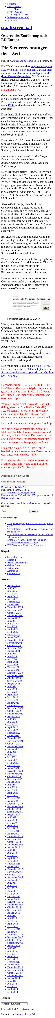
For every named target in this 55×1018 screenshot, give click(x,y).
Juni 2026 (12, 591)
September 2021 (15, 746)
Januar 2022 (13, 735)
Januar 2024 (13, 670)
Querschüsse (13, 573)
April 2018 (12, 858)
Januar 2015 (13, 964)
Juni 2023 (12, 689)
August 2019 (13, 814)
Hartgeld (11, 560)
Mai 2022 (12, 724)
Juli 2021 (11, 752)
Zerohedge (12, 570)
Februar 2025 (13, 634)
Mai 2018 (12, 855)
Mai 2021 (12, 757)
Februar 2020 (13, 798)
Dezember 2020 (15, 771)
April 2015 (12, 956)
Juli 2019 (11, 817)
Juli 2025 (11, 621)
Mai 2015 (12, 953)
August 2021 (13, 749)
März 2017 (12, 893)
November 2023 (15, 675)
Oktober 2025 (14, 612)
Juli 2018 (11, 850)
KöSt (11, 105)
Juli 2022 (11, 719)
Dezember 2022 (15, 705)
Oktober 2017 (14, 874)
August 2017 (13, 880)
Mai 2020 (12, 790)
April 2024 (12, 662)
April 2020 (12, 792)
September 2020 (15, 779)
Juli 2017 (11, 882)
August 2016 (13, 912)
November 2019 (15, 806)
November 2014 (15, 970)
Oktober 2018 (14, 842)
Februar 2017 (13, 896)
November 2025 (15, 610)
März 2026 (12, 599)
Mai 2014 (12, 986)
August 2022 (13, 716)
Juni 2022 (12, 722)
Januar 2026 (13, 604)
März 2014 (12, 992)
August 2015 (13, 945)
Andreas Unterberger (17, 562)
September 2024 (15, 648)
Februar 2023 (13, 700)
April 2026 (12, 596)
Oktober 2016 (14, 907)
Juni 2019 (12, 820)
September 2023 (15, 681)
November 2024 (15, 642)
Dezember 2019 (15, 803)
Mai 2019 (12, 822)
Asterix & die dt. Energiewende (18, 492)
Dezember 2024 (15, 640)
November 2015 (15, 937)
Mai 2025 (12, 626)
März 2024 (12, 664)
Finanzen (15, 490)
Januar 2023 (13, 702)
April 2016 (12, 923)
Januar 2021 (13, 768)
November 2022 (15, 708)
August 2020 (13, 782)
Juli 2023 (11, 686)
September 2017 (15, 877)
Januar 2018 (13, 866)
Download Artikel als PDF (14, 487)
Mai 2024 (12, 659)
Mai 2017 (12, 888)
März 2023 (12, 697)
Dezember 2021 (15, 738)
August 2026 (13, 585)
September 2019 (15, 812)
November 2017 (15, 872)
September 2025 (15, 615)
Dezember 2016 (15, 902)
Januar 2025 (13, 637)
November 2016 (15, 904)
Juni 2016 (12, 918)
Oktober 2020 (14, 776)
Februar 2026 (13, 602)
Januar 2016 (13, 932)
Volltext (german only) (18, 17)
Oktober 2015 (14, 940)
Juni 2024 (12, 656)
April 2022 (12, 727)
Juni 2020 (12, 787)
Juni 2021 (12, 754)
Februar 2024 (13, 667)
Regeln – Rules (20, 14)
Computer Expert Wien (26, 1014)
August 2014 (13, 978)
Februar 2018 (13, 863)
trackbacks (32, 503)
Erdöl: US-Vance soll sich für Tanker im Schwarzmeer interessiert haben (26, 541)
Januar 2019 (13, 833)
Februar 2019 (13, 831)
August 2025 (13, 618)
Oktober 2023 (14, 678)
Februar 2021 (13, 765)
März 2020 (12, 795)
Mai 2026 (12, 593)
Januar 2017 (13, 899)
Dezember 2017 (15, 869)
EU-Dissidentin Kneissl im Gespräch (25, 545)
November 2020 (15, 773)
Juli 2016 (11, 915)
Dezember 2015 (15, 934)
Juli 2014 (11, 981)
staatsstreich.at (26, 1009)
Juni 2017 (12, 885)
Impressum (12, 20)
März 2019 (12, 828)
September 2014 (15, 975)
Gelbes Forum (14, 565)
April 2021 (12, 760)
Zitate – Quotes (14, 12)
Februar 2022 (13, 732)
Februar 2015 (13, 962)
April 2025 (12, 629)
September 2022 (15, 713)
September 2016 (15, 910)
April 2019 (12, 825)
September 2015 (15, 942)
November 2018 (15, 839)
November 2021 (15, 741)
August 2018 (13, 847)
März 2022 (12, 730)
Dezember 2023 (15, 672)
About (16, 9)
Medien (25, 490)
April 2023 (12, 694)
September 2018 (15, 844)
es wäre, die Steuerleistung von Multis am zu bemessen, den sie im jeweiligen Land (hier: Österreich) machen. (26, 71)
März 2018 (12, 861)
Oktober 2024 (14, 645)
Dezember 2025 (15, 607)
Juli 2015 (11, 948)
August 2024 (13, 651)
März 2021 (12, 762)
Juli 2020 (11, 784)
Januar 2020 (13, 801)
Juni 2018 (12, 852)
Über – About (14, 6)
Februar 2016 (13, 929)
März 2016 (12, 926)
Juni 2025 (12, 623)
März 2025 (12, 632)
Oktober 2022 (14, 711)
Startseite (11, 3)
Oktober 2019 (14, 809)
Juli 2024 (11, 653)
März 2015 (12, 959)
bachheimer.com (15, 557)
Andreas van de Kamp (15, 475)
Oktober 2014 (14, 972)
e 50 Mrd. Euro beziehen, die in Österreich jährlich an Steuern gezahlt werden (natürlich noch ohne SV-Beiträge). (27, 370)
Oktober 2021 (14, 743)
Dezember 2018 (15, 836)
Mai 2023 (12, 692)
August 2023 (13, 683)
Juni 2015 (12, 951)
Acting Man (13, 568)
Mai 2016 (12, 921)
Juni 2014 (12, 983)
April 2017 (12, 891)
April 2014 (12, 989)
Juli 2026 (11, 588)
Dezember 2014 (15, 967)
